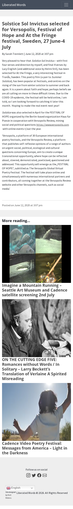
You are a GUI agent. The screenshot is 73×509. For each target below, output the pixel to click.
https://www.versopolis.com (52, 124)
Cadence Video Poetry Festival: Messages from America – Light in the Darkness (34, 448)
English (15, 487)
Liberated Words (14, 5)
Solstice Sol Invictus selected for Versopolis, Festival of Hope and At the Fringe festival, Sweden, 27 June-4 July (35, 35)
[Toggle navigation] (66, 4)
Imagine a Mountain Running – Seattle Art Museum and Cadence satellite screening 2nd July (34, 290)
